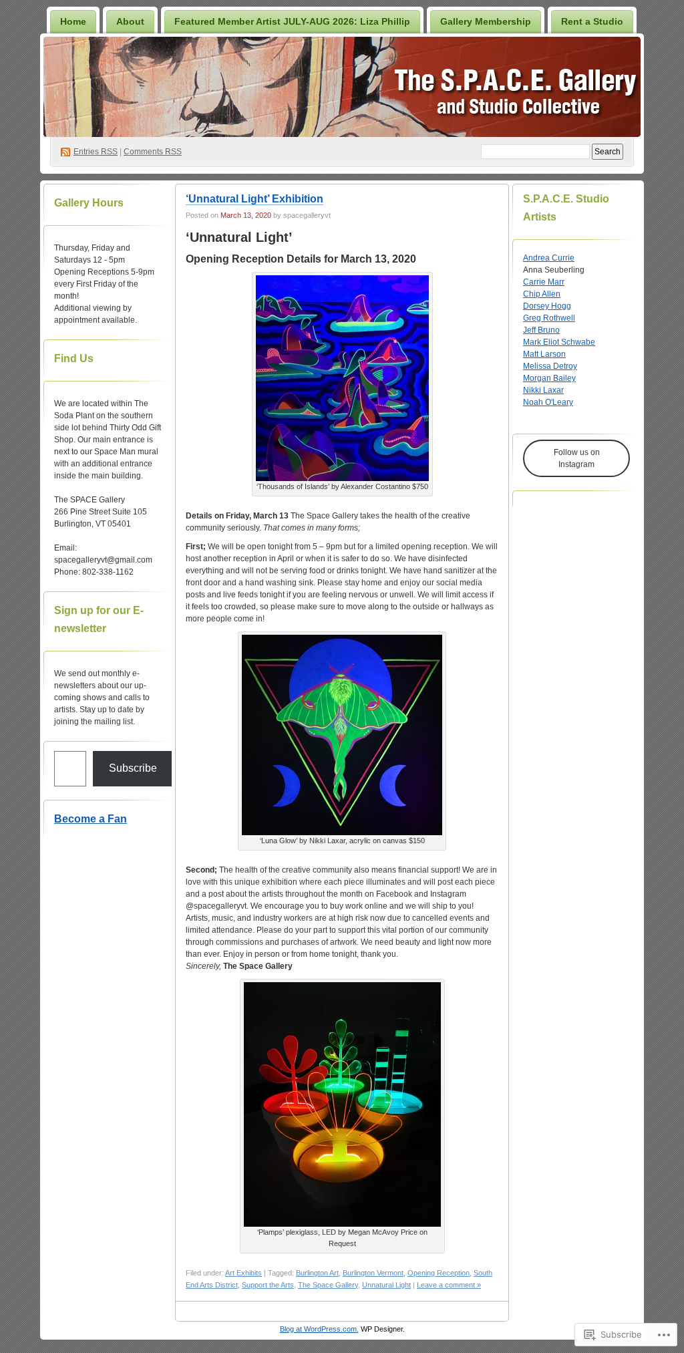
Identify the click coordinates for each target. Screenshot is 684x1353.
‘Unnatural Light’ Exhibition (254, 198)
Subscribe (133, 768)
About (130, 21)
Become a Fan (90, 818)
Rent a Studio (592, 21)
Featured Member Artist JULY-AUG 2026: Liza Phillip (292, 21)
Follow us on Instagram (577, 458)
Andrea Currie (548, 258)
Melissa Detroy (550, 366)
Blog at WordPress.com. (319, 1329)
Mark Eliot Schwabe (559, 342)
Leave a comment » (449, 1285)
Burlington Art (317, 1273)
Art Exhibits (243, 1273)
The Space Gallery (328, 1285)
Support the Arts (268, 1285)
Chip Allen (541, 294)
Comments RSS (153, 151)
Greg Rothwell (549, 318)
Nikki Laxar (543, 390)
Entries (95, 151)
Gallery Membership (485, 21)
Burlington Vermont (373, 1273)
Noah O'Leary (548, 402)
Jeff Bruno (541, 330)
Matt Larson (544, 354)
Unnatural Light (386, 1285)
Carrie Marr (543, 282)
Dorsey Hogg (547, 306)
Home (73, 21)
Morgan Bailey (549, 378)
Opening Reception (438, 1273)
